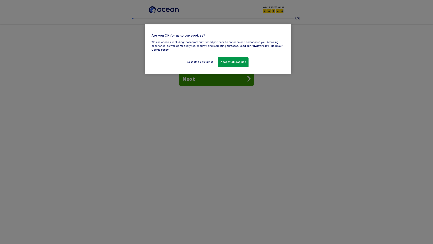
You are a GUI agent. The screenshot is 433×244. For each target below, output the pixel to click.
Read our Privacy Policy (254, 45)
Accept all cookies (233, 61)
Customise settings (200, 61)
